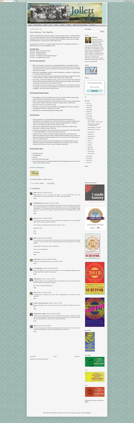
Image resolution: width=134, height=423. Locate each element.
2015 (88, 118)
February (90, 151)
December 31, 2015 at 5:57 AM (44, 192)
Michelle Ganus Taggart (40, 313)
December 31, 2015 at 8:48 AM (44, 238)
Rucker (56, 24)
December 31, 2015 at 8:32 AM (44, 218)
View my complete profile (91, 61)
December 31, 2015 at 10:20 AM (48, 259)
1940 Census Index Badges (80, 24)
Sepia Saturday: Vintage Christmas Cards (93, 124)
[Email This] (47, 183)
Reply (35, 198)
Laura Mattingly (38, 268)
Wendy (96, 37)
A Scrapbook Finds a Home (43, 57)
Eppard (62, 24)
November (90, 132)
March (89, 149)
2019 (88, 109)
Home (30, 24)
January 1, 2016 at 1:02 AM (48, 278)
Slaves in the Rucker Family (43, 50)
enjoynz (78, 412)
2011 (88, 162)
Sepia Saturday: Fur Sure (94, 129)
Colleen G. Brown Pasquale (41, 303)
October (90, 134)
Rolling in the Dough (41, 52)
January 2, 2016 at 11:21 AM (44, 292)
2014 (88, 156)
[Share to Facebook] (52, 183)
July (89, 140)
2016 (88, 116)
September (91, 136)
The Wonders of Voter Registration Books (46, 55)
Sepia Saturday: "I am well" (94, 127)
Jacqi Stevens (37, 278)
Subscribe (94, 91)
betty (35, 218)
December (90, 120)
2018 (88, 111)
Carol (35, 292)
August (90, 138)
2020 (88, 107)
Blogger (89, 412)
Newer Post (33, 356)
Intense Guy (37, 259)
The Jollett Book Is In (41, 54)
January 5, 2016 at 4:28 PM (53, 313)
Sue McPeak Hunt (38, 203)
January (90, 153)
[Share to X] (50, 183)
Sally (35, 192)
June (89, 142)
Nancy (35, 325)
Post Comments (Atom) (42, 359)
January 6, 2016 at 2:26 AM (44, 325)
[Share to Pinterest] (53, 183)
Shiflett (69, 24)
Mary (35, 238)
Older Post (77, 356)
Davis (50, 24)
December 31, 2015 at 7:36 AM (51, 203)
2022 (88, 103)
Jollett (45, 24)
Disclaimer (92, 24)
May (89, 144)
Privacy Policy (37, 24)
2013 (88, 158)
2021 (88, 105)
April (89, 147)
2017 (88, 113)
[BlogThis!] (49, 183)
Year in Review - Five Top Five (95, 121)
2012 (88, 160)
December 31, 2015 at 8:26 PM (50, 268)
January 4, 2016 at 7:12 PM (55, 303)
